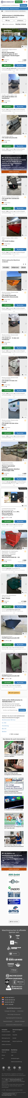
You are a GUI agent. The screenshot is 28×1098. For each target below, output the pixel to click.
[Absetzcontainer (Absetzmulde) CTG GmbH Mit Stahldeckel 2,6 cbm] (14, 185)
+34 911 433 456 (9, 1004)
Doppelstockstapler (7, 1021)
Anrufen (21, 65)
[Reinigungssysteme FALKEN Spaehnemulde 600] (14, 625)
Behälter (4, 731)
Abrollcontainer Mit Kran (8, 720)
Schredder (6, 267)
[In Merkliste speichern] (25, 50)
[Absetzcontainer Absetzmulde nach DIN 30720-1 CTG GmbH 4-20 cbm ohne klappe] (14, 409)
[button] (26, 1)
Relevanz (20, 20)
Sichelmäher (20, 1011)
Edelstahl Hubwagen (20, 1021)
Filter (8, 20)
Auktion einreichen (14, 172)
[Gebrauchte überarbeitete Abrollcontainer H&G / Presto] (14, 584)
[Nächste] (25, 38)
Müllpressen (15, 267)
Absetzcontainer (14, 8)
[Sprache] (24, 1)
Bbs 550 (4, 728)
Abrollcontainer (5, 8)
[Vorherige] (2, 38)
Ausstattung (5, 726)
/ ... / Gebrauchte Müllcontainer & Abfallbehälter (15, 11)
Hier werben (14, 921)
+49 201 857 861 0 (9, 997)
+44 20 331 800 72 (9, 1002)
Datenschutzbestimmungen (9, 1093)
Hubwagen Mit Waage (10, 1011)
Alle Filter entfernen (9, 24)
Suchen (24, 5)
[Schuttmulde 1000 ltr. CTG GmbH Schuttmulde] (14, 125)
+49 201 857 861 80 (10, 1000)
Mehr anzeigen (14, 734)
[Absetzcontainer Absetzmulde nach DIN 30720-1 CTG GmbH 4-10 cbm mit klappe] (14, 366)
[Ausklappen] (14, 72)
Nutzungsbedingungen (7, 1095)
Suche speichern (14, 693)
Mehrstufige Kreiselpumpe (14, 1014)
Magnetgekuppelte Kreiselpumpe (14, 1018)
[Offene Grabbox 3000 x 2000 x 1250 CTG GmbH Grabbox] (14, 226)
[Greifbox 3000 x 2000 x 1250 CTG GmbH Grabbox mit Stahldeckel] (14, 84)
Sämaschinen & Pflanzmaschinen (14, 1024)
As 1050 (4, 723)
